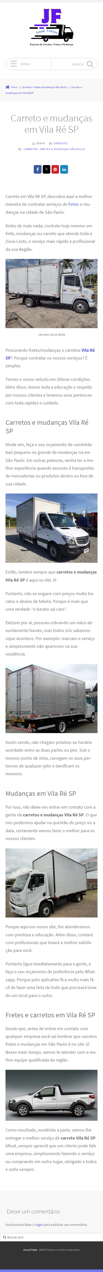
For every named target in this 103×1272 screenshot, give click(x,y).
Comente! (61, 143)
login (39, 1224)
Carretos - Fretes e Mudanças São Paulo (54, 149)
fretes (73, 204)
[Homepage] (52, 30)
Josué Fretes (30, 1249)
